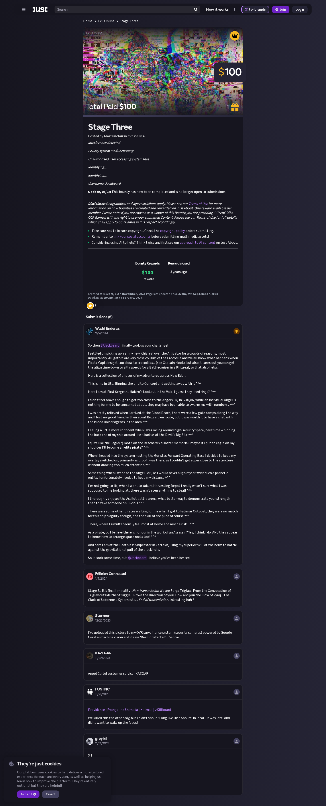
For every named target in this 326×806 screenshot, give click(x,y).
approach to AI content (197, 242)
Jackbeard (111, 345)
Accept (26, 794)
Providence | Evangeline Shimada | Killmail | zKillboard (129, 709)
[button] (163, 444)
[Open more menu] (235, 10)
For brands (257, 9)
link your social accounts (132, 236)
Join (282, 9)
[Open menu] (24, 10)
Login (300, 9)
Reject (50, 794)
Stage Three (129, 21)
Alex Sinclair (113, 136)
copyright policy (172, 230)
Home (87, 21)
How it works (217, 9)
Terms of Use (198, 203)
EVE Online (106, 21)
